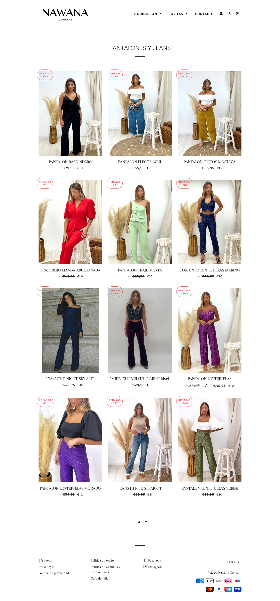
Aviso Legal (46, 567)
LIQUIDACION (146, 14)
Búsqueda (45, 560)
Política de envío (102, 560)
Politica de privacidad (54, 573)
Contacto (204, 14)
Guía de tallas (100, 578)
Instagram (155, 567)
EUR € (231, 562)
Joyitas (176, 14)
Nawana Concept (229, 572)
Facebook (154, 560)
